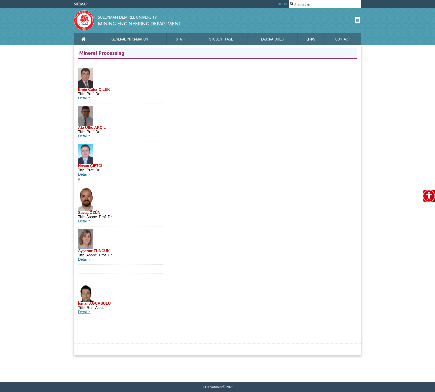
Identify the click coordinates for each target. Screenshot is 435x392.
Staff (181, 39)
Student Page (221, 39)
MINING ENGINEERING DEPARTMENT (139, 23)
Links (310, 39)
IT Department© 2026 (217, 387)
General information (130, 39)
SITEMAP (80, 4)
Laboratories (272, 39)
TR (279, 4)
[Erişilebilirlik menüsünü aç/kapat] (429, 196)
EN (284, 4)
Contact (342, 39)
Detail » (84, 98)
